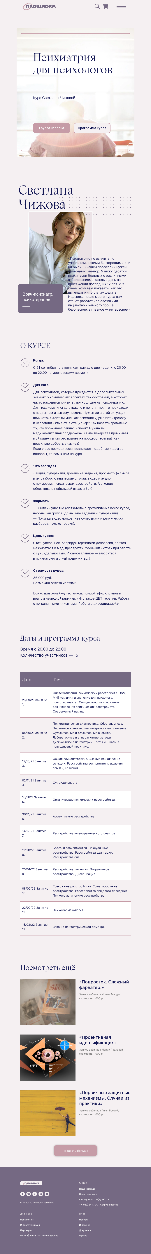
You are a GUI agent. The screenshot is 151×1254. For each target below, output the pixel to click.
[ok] (34, 1194)
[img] (40, 6)
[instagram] (40, 1194)
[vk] (28, 1194)
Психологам (27, 1219)
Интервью (84, 1225)
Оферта (83, 1235)
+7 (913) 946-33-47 (30, 1235)
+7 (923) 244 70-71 (89, 1204)
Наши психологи (88, 1194)
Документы (85, 1230)
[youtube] (47, 1194)
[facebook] (22, 1194)
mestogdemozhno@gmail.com (94, 1199)
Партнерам (26, 1230)
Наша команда (87, 1188)
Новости (83, 1219)
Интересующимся (30, 1225)
